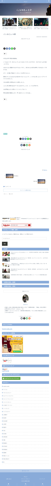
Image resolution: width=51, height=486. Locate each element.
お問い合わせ (8, 478)
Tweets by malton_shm (7, 328)
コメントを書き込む (25, 190)
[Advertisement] (25, 43)
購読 (5, 243)
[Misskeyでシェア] (42, 377)
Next (50, 24)
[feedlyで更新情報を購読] (27, 145)
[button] (14, 49)
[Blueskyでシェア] (30, 377)
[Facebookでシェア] (7, 49)
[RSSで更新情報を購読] (29, 145)
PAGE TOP (26, 470)
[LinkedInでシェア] (30, 384)
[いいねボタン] (5, 54)
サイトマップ (42, 478)
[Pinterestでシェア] (19, 384)
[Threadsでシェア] (19, 381)
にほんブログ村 (5, 371)
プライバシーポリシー (25, 478)
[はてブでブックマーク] (9, 49)
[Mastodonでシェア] (19, 377)
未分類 (6, 133)
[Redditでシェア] (30, 381)
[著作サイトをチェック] (21, 145)
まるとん (25, 304)
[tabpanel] (9, 24)
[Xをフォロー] (24, 145)
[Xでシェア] (4, 49)
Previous (1, 24)
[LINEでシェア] (12, 49)
